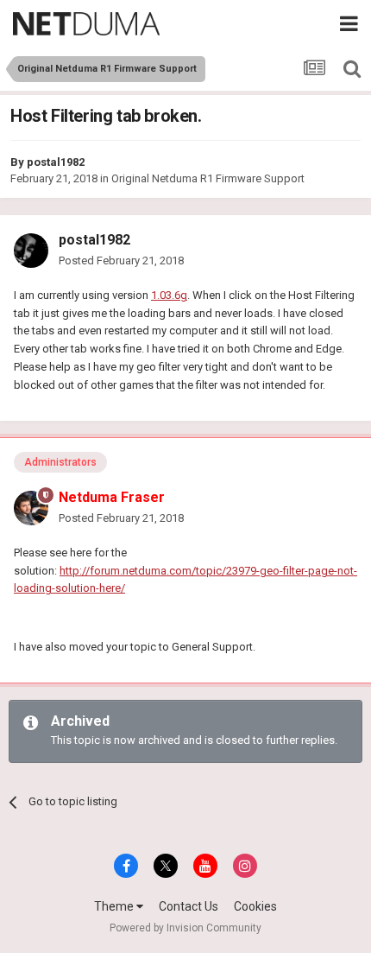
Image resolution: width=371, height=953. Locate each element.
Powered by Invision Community (185, 928)
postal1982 (56, 162)
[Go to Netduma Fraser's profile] (31, 508)
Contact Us (188, 906)
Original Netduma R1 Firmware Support (208, 178)
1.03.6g (169, 295)
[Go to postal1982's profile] (31, 250)
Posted (121, 260)
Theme (115, 906)
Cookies (255, 906)
